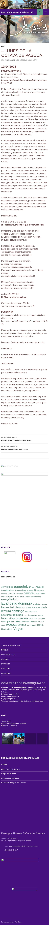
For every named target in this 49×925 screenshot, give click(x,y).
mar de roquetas (30, 615)
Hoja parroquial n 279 (9, 694)
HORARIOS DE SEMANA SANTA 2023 (16, 438)
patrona (42, 618)
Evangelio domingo (16, 603)
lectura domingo (12, 611)
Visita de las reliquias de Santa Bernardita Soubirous (22, 701)
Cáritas (4, 765)
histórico (20, 607)
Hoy (3, 46)
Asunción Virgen (7, 590)
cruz (22, 597)
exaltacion (37, 604)
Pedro (3, 622)
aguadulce (22, 586)
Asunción (40, 587)
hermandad (7, 607)
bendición (30, 590)
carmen (29, 593)
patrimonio (33, 618)
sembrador (31, 625)
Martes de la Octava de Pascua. (14, 447)
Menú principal (46, 12)
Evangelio (5, 664)
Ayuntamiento (20, 590)
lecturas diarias (31, 611)
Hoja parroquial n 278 (9, 699)
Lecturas (5, 659)
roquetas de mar (16, 624)
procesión (25, 622)
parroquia (22, 618)
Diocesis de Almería (9, 726)
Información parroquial (10, 696)
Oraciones (5, 673)
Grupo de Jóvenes (8, 774)
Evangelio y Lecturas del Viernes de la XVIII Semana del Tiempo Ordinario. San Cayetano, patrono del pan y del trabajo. (23, 689)
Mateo (4, 618)
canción (11, 593)
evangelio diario (9, 599)
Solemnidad (6, 629)
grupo (44, 604)
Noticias (4, 650)
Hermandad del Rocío (10, 778)
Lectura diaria (39, 607)
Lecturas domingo (12, 614)
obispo (12, 618)
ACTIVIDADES (7, 587)
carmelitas (19, 593)
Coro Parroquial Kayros (10, 769)
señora (40, 625)
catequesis (40, 593)
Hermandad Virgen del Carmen (13, 783)
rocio (3, 625)
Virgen (18, 629)
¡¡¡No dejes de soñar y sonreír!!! (23, 60)
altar (33, 587)
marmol (40, 615)
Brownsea (39, 590)
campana (4, 593)
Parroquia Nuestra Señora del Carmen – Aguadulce (19, 12)
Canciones (5, 668)
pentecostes (13, 621)
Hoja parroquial (8, 655)
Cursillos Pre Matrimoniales (33, 596)
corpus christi (12, 596)
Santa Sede (6, 721)
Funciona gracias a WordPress (11, 922)
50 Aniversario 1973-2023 (11, 645)
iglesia (28, 608)
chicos (3, 596)
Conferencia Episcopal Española (14, 723)
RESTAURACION (37, 622)
